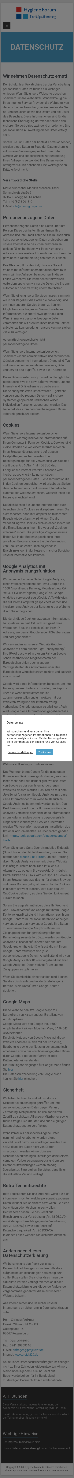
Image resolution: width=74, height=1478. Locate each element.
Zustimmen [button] (44, 752)
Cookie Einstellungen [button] (20, 752)
